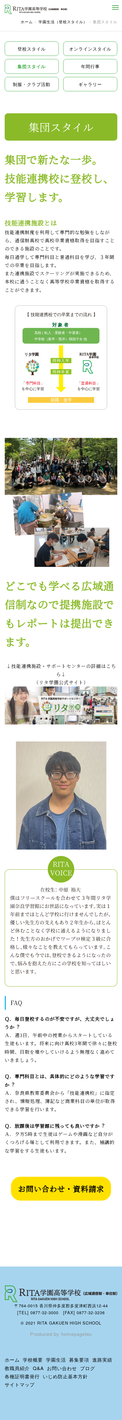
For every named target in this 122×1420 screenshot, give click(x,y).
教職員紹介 (17, 1368)
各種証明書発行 (22, 1376)
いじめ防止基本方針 (65, 1376)
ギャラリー (90, 84)
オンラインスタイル (90, 49)
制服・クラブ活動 (31, 84)
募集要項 (79, 1359)
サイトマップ (20, 1384)
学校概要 (33, 1359)
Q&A (38, 1368)
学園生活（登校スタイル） (62, 21)
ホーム (27, 21)
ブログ (87, 1368)
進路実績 (102, 1359)
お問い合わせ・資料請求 (61, 1188)
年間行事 (90, 66)
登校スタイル (32, 49)
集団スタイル (32, 66)
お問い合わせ (62, 1368)
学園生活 (56, 1359)
